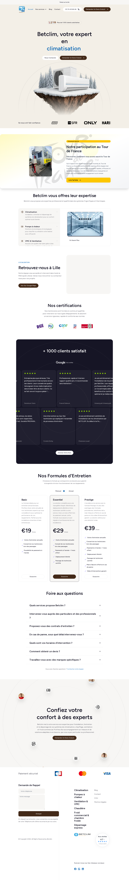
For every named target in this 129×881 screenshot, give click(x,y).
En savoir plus (74, 240)
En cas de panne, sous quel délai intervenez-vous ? (56, 634)
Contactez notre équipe (75, 669)
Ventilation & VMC (81, 802)
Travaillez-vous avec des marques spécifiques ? (55, 659)
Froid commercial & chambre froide (81, 816)
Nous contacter (50, 58)
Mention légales (100, 802)
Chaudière (79, 808)
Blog (50, 9)
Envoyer (39, 814)
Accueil (30, 9)
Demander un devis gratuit (64, 738)
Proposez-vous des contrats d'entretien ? (51, 626)
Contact (57, 9)
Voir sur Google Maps (28, 285)
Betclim (49, 839)
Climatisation (81, 790)
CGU (96, 798)
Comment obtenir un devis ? (44, 651)
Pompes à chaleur (79, 796)
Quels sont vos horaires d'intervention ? (50, 642)
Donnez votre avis (64, 453)
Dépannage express (80, 826)
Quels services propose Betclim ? (47, 605)
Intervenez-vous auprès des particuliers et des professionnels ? (62, 615)
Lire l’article (73, 180)
